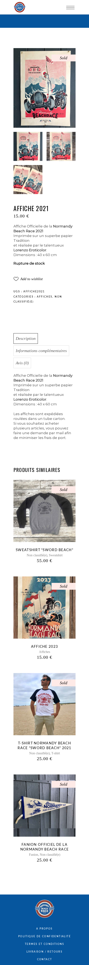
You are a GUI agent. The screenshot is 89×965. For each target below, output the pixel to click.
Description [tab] (26, 338)
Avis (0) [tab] (22, 363)
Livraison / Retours (44, 951)
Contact (44, 959)
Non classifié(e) (37, 555)
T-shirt (55, 753)
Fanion (33, 854)
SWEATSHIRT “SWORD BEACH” (44, 550)
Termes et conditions (44, 944)
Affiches (44, 296)
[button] (28, 278)
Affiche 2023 (44, 646)
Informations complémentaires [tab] (41, 350)
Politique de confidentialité (44, 936)
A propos (44, 928)
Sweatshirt (56, 555)
